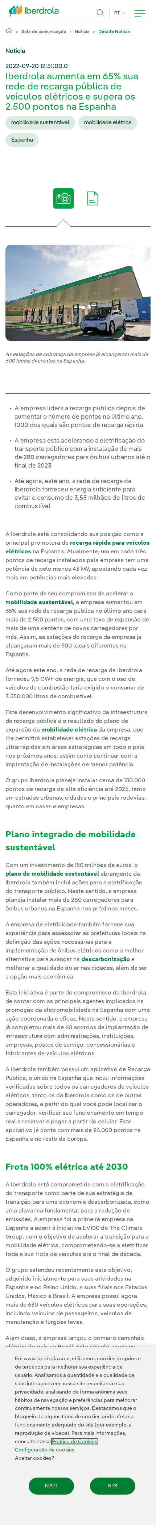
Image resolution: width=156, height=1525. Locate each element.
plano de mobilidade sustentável (52, 874)
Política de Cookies (74, 1441)
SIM (113, 1485)
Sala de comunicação (43, 32)
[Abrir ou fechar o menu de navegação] (140, 13)
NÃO (51, 1485)
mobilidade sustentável (40, 123)
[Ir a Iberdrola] (36, 12)
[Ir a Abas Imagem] (63, 201)
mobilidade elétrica (107, 123)
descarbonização (105, 960)
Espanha (22, 140)
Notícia (82, 32)
